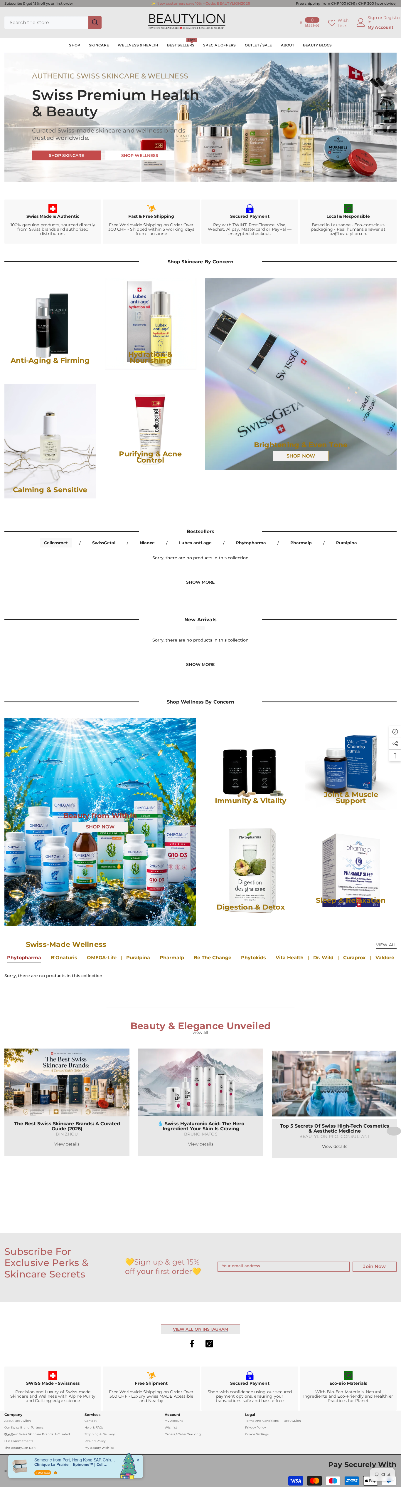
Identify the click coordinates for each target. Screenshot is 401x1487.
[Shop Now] (301, 374)
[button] (394, 1131)
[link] (52, 222)
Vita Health (290, 957)
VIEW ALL (386, 944)
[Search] (53, 22)
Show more (200, 582)
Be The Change (212, 957)
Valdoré (384, 957)
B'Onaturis (64, 957)
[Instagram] (209, 1343)
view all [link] (200, 1032)
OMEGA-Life (102, 957)
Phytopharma (251, 542)
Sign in (372, 20)
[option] (67, 1102)
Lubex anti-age (195, 542)
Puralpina (346, 542)
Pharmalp (301, 542)
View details (67, 1144)
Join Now (374, 1266)
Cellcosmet (56, 542)
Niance (147, 542)
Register (392, 18)
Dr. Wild (323, 957)
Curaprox (354, 957)
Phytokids (253, 957)
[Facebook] (192, 1343)
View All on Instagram (200, 1329)
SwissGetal (103, 542)
